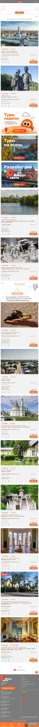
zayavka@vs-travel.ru (6, 711)
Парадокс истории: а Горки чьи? (10, 558)
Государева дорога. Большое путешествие (13, 647)
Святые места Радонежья (8, 51)
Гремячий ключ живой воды (9, 514)
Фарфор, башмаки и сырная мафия (11, 267)
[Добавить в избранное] (3, 62)
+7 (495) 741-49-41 (5, 701)
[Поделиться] (6, 62)
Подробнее (33, 62)
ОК (35, 725)
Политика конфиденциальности (30, 716)
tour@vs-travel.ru (5, 708)
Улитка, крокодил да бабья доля (10, 332)
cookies (29, 723)
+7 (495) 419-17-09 (5, 704)
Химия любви (5, 95)
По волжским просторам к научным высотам (14, 601)
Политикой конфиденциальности (18, 300)
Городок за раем (6, 379)
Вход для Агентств (8, 688)
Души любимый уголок (8, 470)
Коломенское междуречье (9, 219)
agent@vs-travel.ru (5, 715)
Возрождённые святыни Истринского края (13, 425)
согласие (13, 297)
